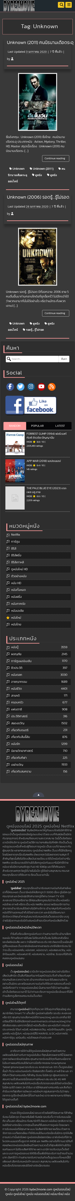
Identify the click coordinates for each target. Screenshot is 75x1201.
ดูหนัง (38, 175)
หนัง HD (16, 583)
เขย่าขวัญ (17, 764)
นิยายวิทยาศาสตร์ (22, 750)
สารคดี (15, 695)
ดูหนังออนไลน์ (21, 971)
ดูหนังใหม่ (16, 888)
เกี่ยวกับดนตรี (19, 730)
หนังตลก (16, 674)
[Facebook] (10, 387)
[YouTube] (41, 387)
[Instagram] (31, 387)
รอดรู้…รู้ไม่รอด (34, 329)
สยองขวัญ (17, 723)
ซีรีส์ (13, 548)
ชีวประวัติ (16, 667)
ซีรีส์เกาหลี (17, 562)
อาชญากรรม (19, 681)
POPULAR (37, 425)
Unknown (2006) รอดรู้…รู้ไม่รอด (38, 197)
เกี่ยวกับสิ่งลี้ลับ (20, 737)
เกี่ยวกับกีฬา (19, 757)
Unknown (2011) (42, 168)
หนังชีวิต (16, 688)
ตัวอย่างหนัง (19, 576)
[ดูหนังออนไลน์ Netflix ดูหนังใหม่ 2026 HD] (19, 8)
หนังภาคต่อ (18, 603)
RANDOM (14, 425)
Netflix (15, 534)
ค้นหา (64, 359)
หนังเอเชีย (17, 610)
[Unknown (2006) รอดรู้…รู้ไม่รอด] (37, 257)
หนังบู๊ (14, 647)
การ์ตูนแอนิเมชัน (21, 661)
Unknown (18, 168)
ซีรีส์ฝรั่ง (16, 555)
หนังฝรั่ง (16, 596)
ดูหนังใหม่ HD (19, 569)
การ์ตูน (15, 541)
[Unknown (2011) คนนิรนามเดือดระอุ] (37, 102)
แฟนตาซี (16, 709)
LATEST (60, 425)
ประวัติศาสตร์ (19, 716)
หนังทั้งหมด (18, 589)
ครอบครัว (17, 702)
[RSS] (52, 387)
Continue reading (55, 158)
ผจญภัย (16, 654)
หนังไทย (16, 624)
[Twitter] (20, 387)
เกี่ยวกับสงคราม (21, 771)
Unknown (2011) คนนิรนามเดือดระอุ (40, 42)
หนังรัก (15, 743)
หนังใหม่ (16, 617)
